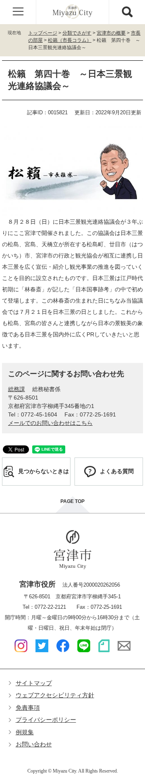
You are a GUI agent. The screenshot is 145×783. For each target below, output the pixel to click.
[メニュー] (18, 12)
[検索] (127, 12)
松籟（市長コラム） (69, 40)
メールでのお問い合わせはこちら (50, 423)
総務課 (16, 389)
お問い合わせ (34, 744)
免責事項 (28, 707)
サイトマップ (34, 683)
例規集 (25, 732)
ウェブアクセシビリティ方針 (55, 695)
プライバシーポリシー (46, 719)
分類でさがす (76, 33)
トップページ (42, 33)
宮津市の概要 (111, 33)
